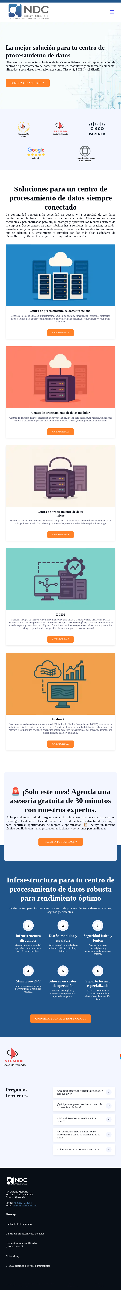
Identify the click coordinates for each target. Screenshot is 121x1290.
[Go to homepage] (29, 12)
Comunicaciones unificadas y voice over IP (21, 1245)
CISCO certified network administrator (28, 1265)
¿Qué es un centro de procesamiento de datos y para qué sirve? (80, 1092)
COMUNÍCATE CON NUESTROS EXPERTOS (60, 1018)
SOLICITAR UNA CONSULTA (27, 83)
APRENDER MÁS (60, 333)
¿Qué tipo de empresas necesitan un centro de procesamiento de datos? (79, 1106)
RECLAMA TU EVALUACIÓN (61, 841)
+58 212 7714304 (22, 1202)
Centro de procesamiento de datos (25, 1233)
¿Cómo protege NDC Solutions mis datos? (78, 1149)
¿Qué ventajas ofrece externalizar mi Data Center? (77, 1119)
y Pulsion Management (72, 1285)
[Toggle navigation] (112, 12)
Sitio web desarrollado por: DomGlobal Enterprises (36, 1285)
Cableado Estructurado (19, 1223)
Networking (12, 1256)
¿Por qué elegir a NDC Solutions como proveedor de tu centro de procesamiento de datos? (78, 1134)
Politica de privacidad (99, 1285)
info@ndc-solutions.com (25, 1205)
